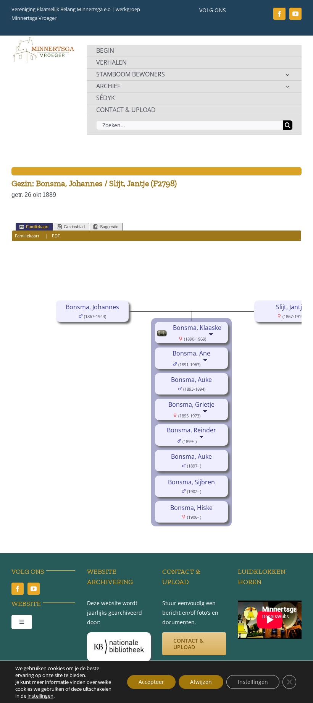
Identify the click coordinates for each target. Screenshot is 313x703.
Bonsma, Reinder (191, 430)
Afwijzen (201, 681)
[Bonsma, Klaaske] (163, 335)
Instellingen (253, 681)
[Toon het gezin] (212, 338)
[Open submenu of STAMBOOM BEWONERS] (287, 74)
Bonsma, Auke (191, 379)
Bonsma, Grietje (191, 404)
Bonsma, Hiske (191, 507)
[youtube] (295, 14)
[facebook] (279, 14)
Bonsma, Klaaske (197, 327)
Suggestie (109, 226)
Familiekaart (37, 226)
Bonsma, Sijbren (191, 482)
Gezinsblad (74, 226)
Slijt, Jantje (290, 307)
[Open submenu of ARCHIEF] (287, 86)
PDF (56, 236)
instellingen (40, 695)
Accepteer (151, 681)
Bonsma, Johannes (92, 307)
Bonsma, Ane (191, 353)
